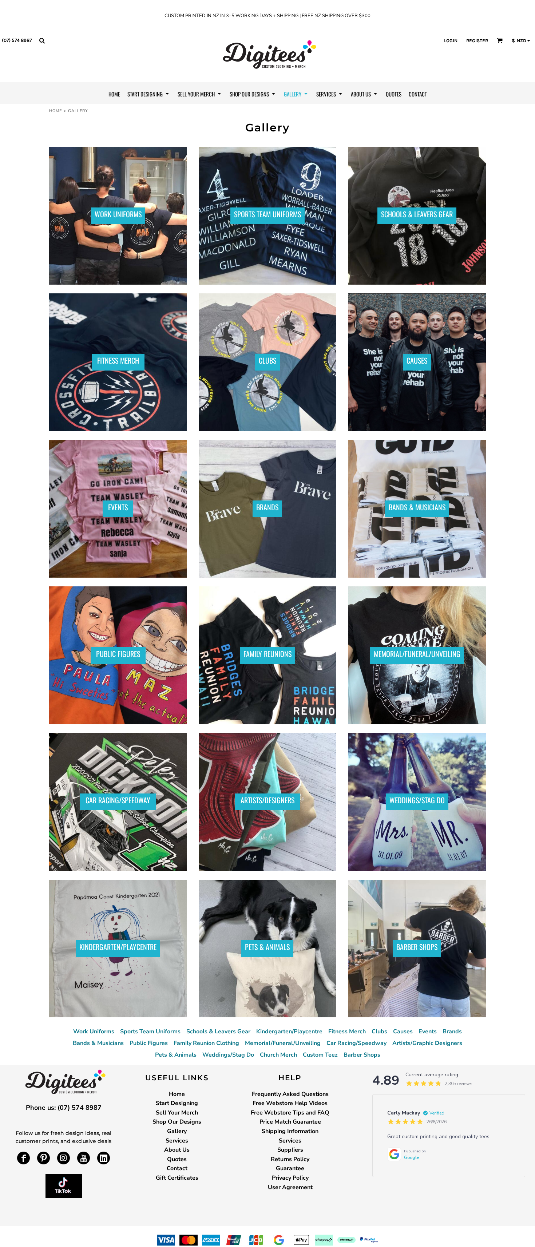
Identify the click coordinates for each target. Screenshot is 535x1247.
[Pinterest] (43, 1158)
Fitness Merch (347, 1032)
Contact (177, 1168)
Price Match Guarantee (290, 1122)
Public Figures (149, 1043)
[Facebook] (23, 1158)
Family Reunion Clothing (206, 1043)
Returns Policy (290, 1159)
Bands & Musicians (98, 1043)
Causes (403, 1032)
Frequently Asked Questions (290, 1094)
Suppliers (290, 1150)
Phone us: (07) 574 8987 (64, 1107)
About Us (177, 1150)
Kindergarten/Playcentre (289, 1032)
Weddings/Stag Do (228, 1055)
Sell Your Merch (177, 1113)
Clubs (379, 1032)
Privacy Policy (290, 1178)
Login (450, 40)
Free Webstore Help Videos (290, 1103)
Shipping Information (290, 1131)
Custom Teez (320, 1055)
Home (55, 111)
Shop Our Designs (176, 1122)
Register (477, 40)
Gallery (177, 1131)
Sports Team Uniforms (150, 1032)
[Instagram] (63, 1158)
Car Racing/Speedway (356, 1043)
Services (177, 1141)
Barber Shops (362, 1055)
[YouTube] (83, 1158)
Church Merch (278, 1055)
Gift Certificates (177, 1178)
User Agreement (290, 1187)
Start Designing (177, 1103)
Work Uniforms (93, 1032)
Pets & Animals (176, 1055)
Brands (452, 1032)
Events (428, 1032)
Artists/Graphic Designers (427, 1043)
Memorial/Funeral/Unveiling (283, 1043)
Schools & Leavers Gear (218, 1032)
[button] (42, 40)
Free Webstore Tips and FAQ (290, 1113)
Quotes (177, 1159)
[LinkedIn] (103, 1158)
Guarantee (290, 1168)
